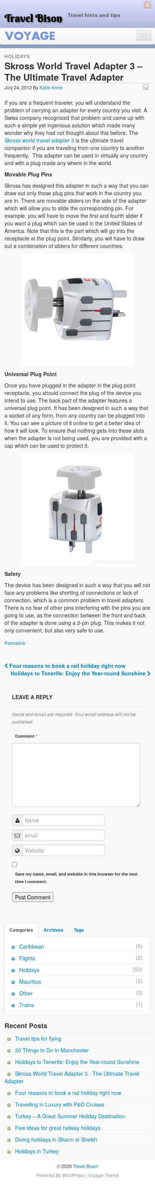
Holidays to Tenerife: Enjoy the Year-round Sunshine (79, 673)
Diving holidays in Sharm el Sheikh (56, 1139)
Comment (26, 736)
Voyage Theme (103, 1175)
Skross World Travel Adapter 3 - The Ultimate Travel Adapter (72, 1077)
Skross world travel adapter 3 (39, 140)
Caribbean (31, 946)
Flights (27, 958)
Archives (53, 929)
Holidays (17, 56)
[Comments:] (146, 87)
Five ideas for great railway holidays (57, 1127)
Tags (79, 929)
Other (26, 993)
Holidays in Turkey (37, 1151)
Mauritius (30, 981)
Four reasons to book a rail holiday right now (67, 665)
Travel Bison (33, 18)
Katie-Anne (51, 87)
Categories (21, 929)
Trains (26, 1005)
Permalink (15, 643)
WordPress (73, 1175)
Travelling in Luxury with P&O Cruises (59, 1104)
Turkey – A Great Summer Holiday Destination (70, 1116)
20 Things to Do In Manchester (52, 1050)
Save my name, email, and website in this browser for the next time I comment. (76, 877)
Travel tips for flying (38, 1038)
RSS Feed (147, 5)
